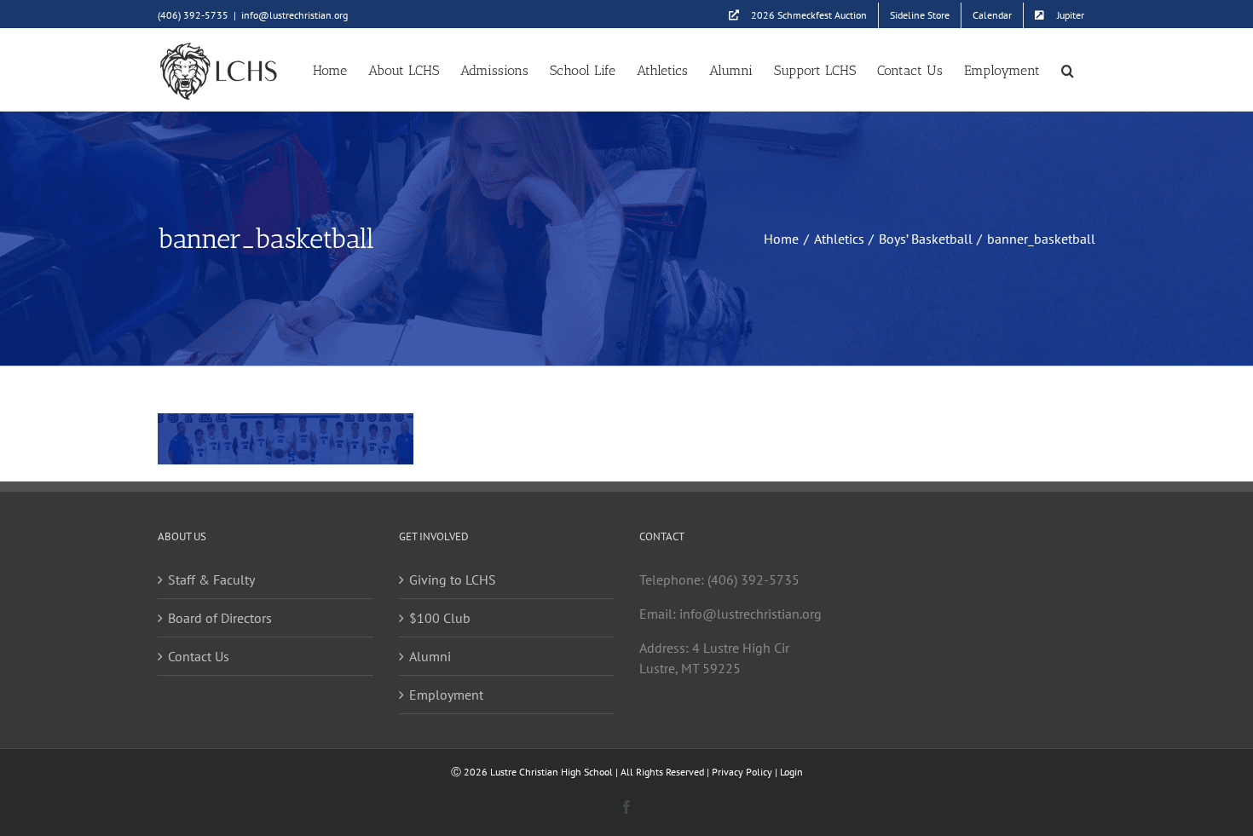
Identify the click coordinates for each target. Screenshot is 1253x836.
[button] (1067, 69)
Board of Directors (220, 617)
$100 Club (440, 617)
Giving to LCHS (452, 579)
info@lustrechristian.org (294, 15)
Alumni (430, 656)
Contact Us (198, 656)
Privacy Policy (742, 771)
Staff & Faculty (211, 579)
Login (791, 771)
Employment (446, 694)
